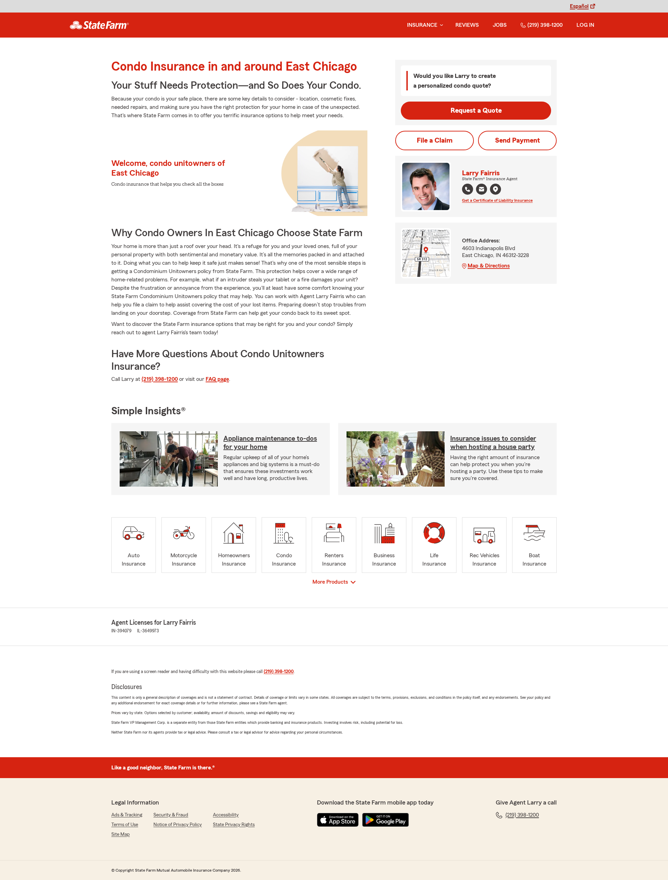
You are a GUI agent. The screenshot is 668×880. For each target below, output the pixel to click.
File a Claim (435, 140)
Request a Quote (476, 110)
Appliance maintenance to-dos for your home (270, 442)
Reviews (467, 25)
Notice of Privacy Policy (177, 824)
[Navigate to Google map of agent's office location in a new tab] (495, 189)
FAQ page (217, 379)
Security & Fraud (170, 815)
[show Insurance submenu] (440, 25)
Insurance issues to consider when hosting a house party (493, 442)
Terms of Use (124, 824)
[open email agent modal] (481, 190)
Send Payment (517, 140)
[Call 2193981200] (467, 189)
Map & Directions (489, 266)
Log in (585, 25)
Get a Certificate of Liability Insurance (497, 200)
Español (579, 6)
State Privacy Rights (234, 824)
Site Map (120, 834)
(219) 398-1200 (545, 25)
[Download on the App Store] (338, 820)
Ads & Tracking (126, 815)
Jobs (500, 25)
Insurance (422, 25)
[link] (99, 25)
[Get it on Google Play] (385, 820)
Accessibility (226, 815)
